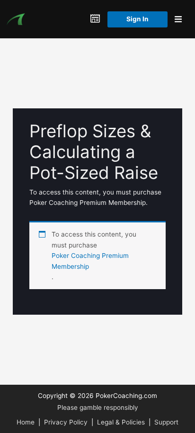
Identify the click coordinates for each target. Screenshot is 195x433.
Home (26, 422)
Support (166, 422)
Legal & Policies (121, 422)
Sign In (137, 19)
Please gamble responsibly (97, 407)
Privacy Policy (66, 422)
